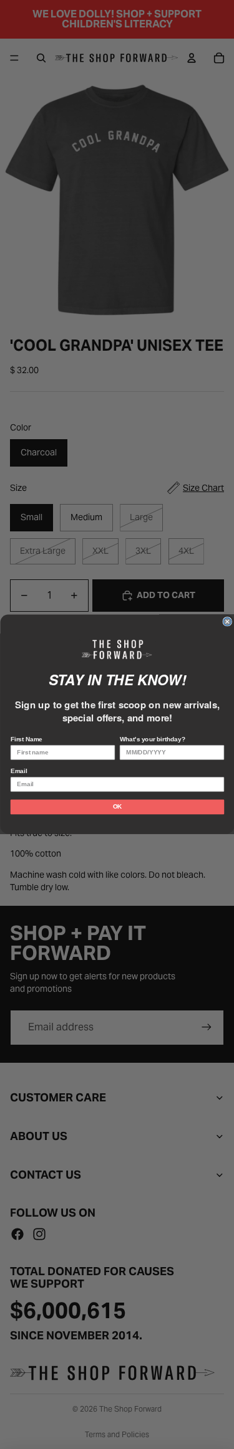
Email (18, 771)
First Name (26, 739)
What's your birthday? (152, 739)
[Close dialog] (227, 622)
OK (117, 807)
